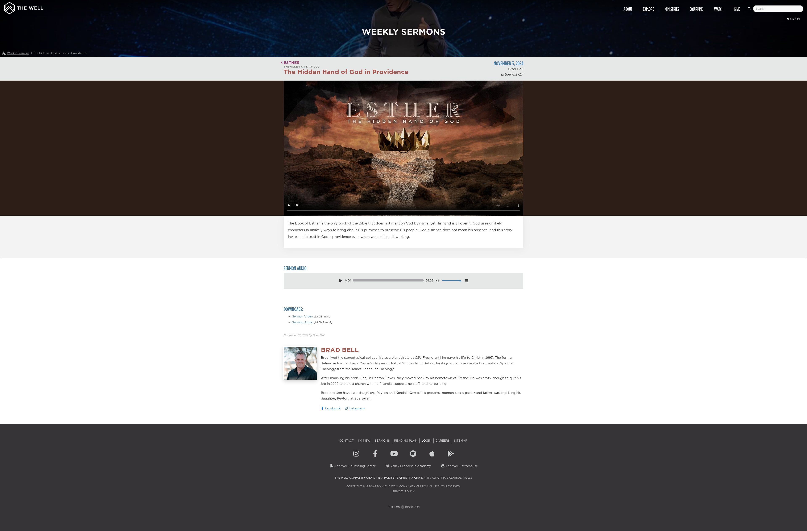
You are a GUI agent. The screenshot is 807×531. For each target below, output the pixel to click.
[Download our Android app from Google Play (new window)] (450, 454)
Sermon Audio (302, 322)
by (304, 335)
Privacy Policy (404, 491)
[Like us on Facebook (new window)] (375, 454)
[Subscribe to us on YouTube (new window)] (394, 454)
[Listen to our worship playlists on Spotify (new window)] (413, 454)
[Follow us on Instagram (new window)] (356, 454)
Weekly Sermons (18, 53)
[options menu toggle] (466, 280)
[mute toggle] (437, 280)
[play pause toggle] (340, 280)
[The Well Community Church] (23, 7)
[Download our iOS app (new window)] (432, 454)
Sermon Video (302, 316)
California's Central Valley (451, 477)
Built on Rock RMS (404, 507)
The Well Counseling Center (355, 466)
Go (750, 10)
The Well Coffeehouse (461, 466)
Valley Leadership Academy (410, 466)
